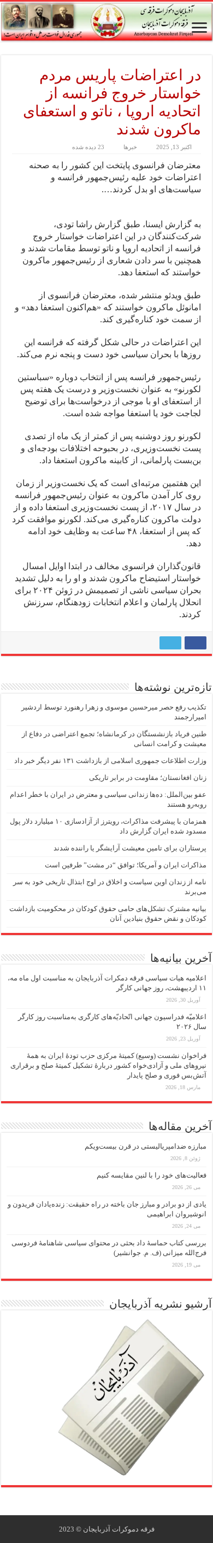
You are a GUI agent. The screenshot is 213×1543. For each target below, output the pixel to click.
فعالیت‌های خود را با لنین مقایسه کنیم (151, 1175)
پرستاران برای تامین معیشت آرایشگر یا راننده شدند (130, 848)
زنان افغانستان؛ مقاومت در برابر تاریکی (147, 777)
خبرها (130, 147)
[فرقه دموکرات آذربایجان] (106, 22)
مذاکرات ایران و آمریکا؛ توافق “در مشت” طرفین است (125, 865)
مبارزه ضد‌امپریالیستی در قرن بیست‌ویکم (145, 1146)
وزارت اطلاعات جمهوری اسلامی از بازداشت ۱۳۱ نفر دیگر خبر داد (110, 760)
